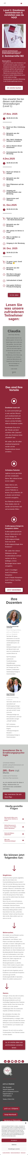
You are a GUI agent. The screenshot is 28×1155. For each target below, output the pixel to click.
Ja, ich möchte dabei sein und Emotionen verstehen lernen (14, 1045)
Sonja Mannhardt (10, 1114)
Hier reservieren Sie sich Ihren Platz (13, 796)
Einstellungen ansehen (14, 1149)
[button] (25, 1123)
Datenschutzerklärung (15, 1152)
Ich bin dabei (14, 295)
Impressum (23, 1152)
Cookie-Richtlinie (6, 1152)
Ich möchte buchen (14, 88)
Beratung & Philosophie (12, 1120)
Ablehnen (14, 1144)
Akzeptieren (14, 1140)
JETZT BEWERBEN (14, 590)
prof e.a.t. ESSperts (11, 1108)
